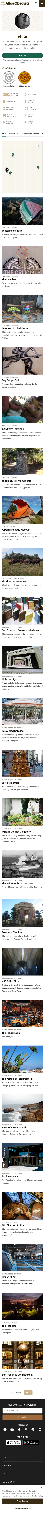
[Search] (36, 3)
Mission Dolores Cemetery (16, 831)
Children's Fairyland (13, 429)
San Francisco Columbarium (17, 1374)
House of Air (9, 1277)
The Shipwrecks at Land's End (18, 883)
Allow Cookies (22, 1501)
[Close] (41, 1487)
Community (9, 1482)
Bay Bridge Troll (10, 380)
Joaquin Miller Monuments (16, 481)
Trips (5, 1474)
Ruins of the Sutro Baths (15, 1127)
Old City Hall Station (13, 1225)
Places (6, 1457)
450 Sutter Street (11, 981)
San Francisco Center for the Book (20, 630)
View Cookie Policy (35, 1496)
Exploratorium (10, 1176)
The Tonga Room (11, 1033)
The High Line (9, 1326)
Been (4, 133)
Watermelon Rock (12, 230)
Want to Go (14, 133)
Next (28, 1392)
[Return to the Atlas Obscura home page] (15, 3)
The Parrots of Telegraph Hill (17, 1079)
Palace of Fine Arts (12, 932)
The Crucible (9, 279)
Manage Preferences (22, 1508)
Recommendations (30, 133)
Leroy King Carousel (13, 731)
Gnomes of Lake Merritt (15, 328)
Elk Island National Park (15, 581)
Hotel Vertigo (9, 679)
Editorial (7, 1466)
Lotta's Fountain (11, 783)
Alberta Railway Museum (16, 529)
